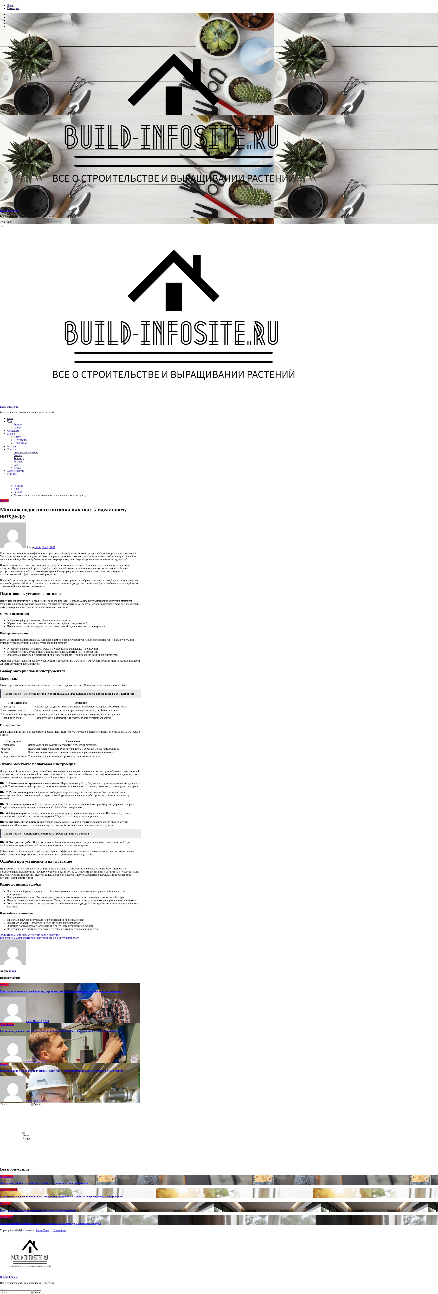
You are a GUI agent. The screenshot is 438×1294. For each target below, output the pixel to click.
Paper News (42, 1230)
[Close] (1, 1289)
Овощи (18, 455)
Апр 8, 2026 (40, 1061)
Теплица (19, 458)
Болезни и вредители (26, 452)
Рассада (11, 446)
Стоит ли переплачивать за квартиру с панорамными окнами (38, 1210)
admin (37, 547)
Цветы (17, 464)
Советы (11, 449)
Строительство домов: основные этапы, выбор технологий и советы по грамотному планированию (61, 1196)
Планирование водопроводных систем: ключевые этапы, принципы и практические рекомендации (61, 1070)
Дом (9, 421)
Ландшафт (13, 430)
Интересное (21, 439)
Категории (13, 8)
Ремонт (18, 424)
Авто (10, 418)
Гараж (17, 427)
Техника (12, 473)
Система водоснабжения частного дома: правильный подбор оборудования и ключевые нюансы (59, 1031)
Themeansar (59, 1230)
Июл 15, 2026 (41, 1021)
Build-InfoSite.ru (9, 210)
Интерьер (5, 1203)
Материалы (6, 1176)
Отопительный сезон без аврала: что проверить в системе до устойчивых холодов (50, 1223)
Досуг (17, 436)
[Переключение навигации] (1, 226)
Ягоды (17, 467)
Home (10, 5)
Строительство (15, 470)
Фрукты (18, 461)
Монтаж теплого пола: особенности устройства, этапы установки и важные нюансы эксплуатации (61, 991)
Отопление (6, 1216)
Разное (11, 433)
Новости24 (20, 442)
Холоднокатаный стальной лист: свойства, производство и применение (44, 1183)
